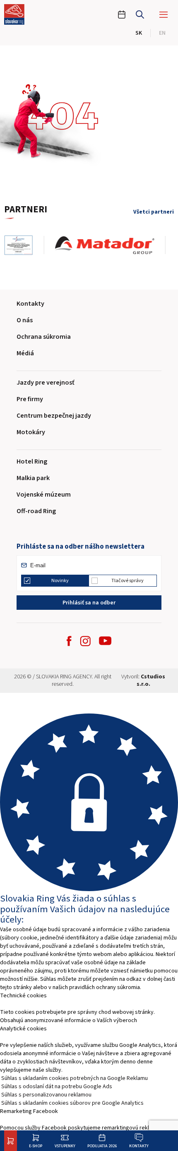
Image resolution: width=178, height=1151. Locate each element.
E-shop (35, 1146)
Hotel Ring (32, 461)
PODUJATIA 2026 (102, 1146)
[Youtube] (105, 640)
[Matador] (110, 245)
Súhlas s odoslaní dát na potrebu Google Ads (56, 1086)
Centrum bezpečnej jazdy (54, 415)
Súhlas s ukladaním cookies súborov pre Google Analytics (72, 1103)
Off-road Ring (36, 511)
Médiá (25, 353)
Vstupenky (65, 1146)
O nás (25, 320)
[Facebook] (69, 641)
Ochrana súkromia (44, 336)
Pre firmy (30, 399)
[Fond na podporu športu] (24, 245)
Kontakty (139, 1146)
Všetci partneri (153, 211)
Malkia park (33, 478)
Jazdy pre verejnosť (46, 382)
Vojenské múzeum (44, 494)
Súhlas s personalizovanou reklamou (46, 1095)
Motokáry (31, 432)
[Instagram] (85, 641)
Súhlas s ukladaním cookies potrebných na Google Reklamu (74, 1078)
